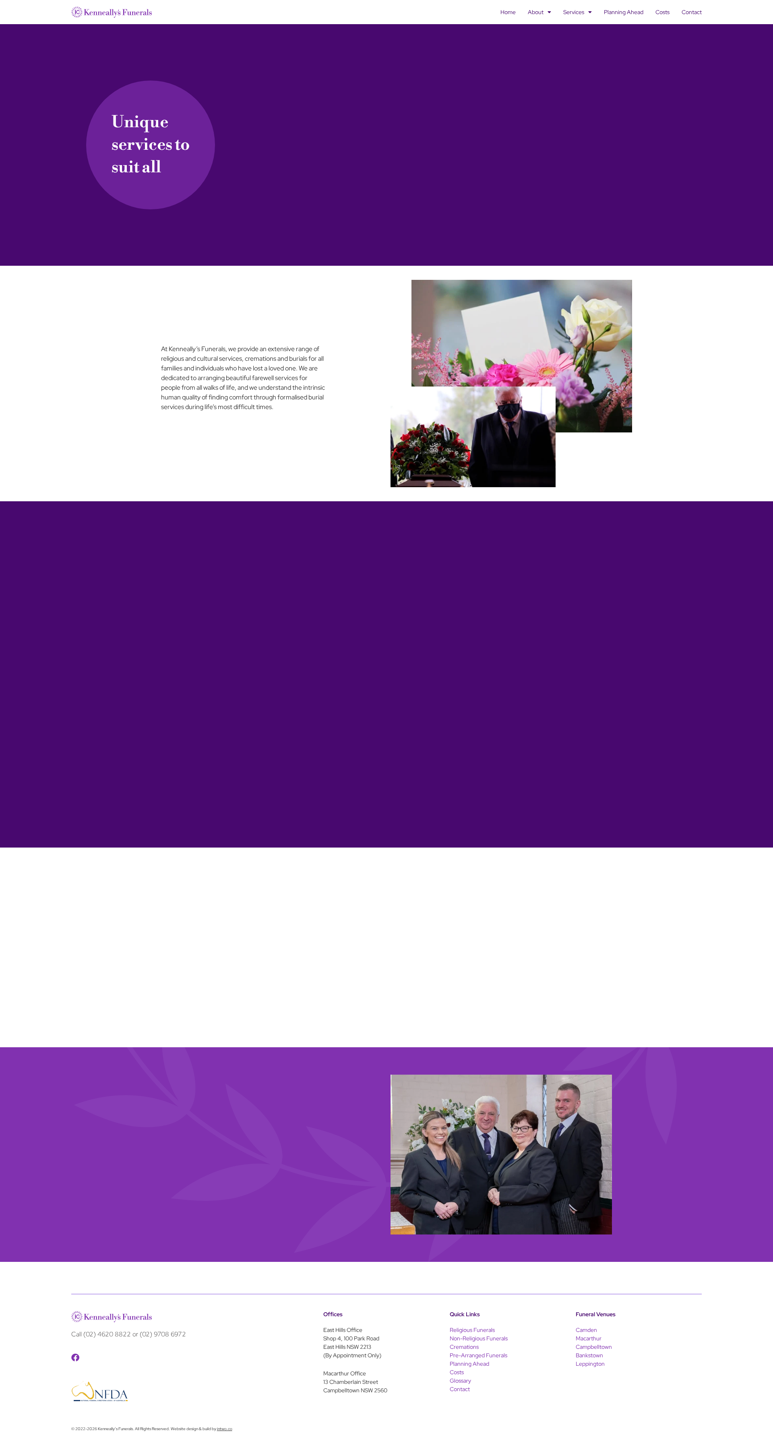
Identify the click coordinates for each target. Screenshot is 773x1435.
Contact (692, 12)
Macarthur (588, 1338)
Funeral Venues (596, 1314)
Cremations (464, 1346)
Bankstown (589, 1355)
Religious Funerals (472, 1330)
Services (573, 12)
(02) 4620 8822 (107, 1334)
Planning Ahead (623, 12)
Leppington (590, 1363)
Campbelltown (594, 1346)
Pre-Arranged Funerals (478, 1355)
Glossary (460, 1380)
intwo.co (224, 1428)
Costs (662, 12)
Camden (586, 1330)
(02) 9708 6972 (163, 1334)
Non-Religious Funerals (479, 1338)
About (536, 12)
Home (508, 12)
